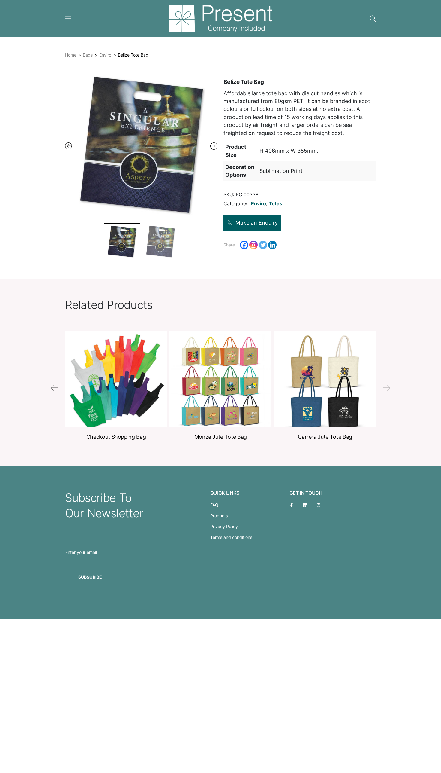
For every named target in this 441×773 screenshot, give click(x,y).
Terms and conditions (231, 537)
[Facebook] (244, 245)
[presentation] (54, 387)
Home (70, 54)
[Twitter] (263, 245)
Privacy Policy (224, 526)
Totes (275, 203)
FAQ (214, 504)
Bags (88, 54)
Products (219, 515)
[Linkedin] (272, 245)
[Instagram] (253, 245)
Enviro (105, 54)
